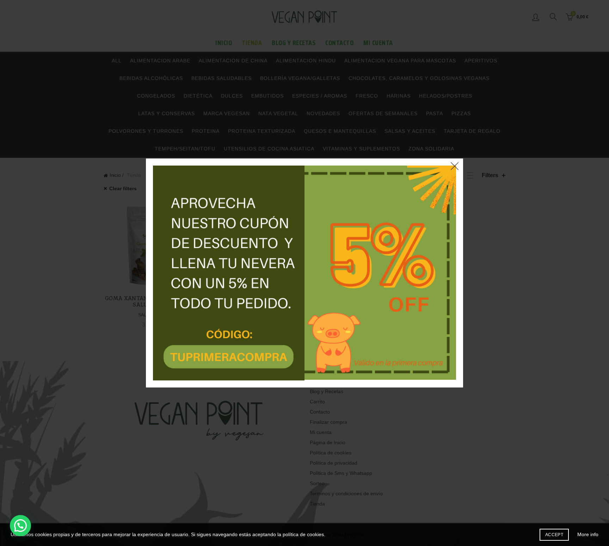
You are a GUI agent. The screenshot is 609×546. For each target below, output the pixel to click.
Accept (554, 534)
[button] (20, 525)
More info (587, 534)
